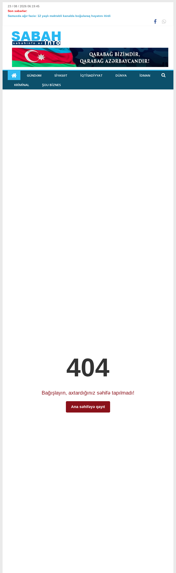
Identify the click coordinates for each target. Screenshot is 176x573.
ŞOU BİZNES (51, 85)
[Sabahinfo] (14, 75)
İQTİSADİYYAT (91, 75)
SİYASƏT (60, 75)
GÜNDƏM (34, 75)
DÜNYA (121, 75)
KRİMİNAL (21, 85)
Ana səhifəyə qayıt (88, 407)
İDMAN (145, 75)
